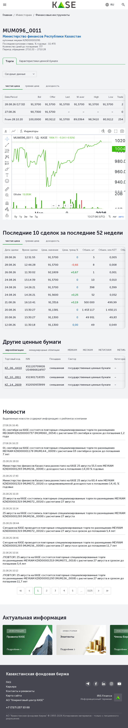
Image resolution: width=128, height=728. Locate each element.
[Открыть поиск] (123, 4)
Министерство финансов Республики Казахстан (42, 36)
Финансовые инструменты (53, 15)
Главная (7, 15)
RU (112, 4)
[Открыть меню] (4, 4)
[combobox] (109, 4)
